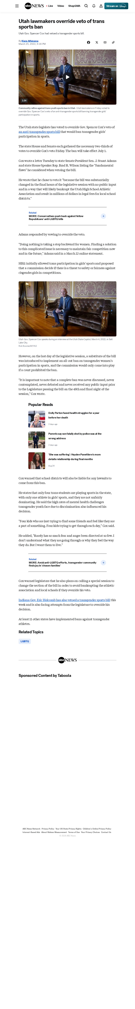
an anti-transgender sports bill (39, 131)
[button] (17, 6)
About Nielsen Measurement (54, 832)
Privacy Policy (48, 828)
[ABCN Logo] (34, 6)
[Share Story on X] (97, 42)
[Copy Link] (113, 42)
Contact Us (106, 832)
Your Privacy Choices (90, 832)
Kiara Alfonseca (30, 41)
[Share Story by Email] (105, 42)
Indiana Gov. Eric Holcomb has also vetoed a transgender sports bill (64, 600)
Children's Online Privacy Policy (97, 828)
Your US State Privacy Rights (68, 828)
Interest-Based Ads (31, 832)
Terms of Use (74, 832)
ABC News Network (31, 828)
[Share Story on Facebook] (88, 42)
